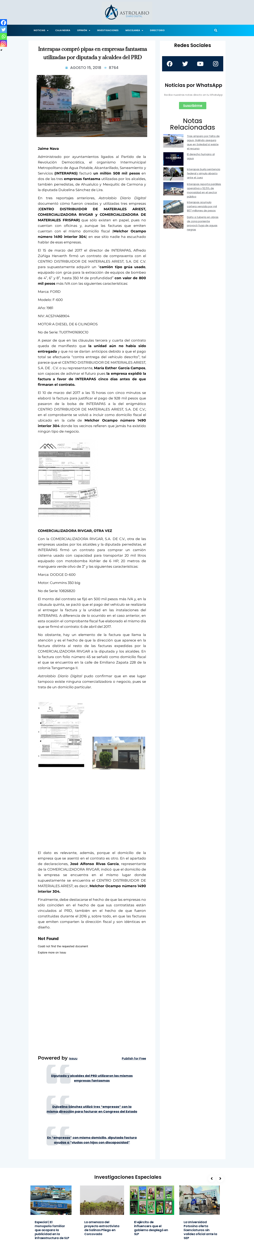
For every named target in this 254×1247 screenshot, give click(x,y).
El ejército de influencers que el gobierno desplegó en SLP (151, 1228)
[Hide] (1, 50)
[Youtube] (200, 63)
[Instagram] (3, 43)
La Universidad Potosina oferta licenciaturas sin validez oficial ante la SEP (200, 1230)
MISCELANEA (132, 30)
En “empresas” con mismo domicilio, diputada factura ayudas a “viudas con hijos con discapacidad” (92, 1140)
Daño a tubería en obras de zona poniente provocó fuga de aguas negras (202, 223)
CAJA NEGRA (62, 30)
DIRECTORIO (157, 30)
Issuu (73, 1058)
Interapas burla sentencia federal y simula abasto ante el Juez (203, 173)
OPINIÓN (82, 30)
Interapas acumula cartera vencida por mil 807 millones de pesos (202, 206)
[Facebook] (3, 22)
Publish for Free (134, 1058)
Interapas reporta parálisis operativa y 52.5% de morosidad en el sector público (204, 190)
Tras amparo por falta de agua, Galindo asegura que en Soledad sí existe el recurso (203, 142)
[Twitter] (3, 29)
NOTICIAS (39, 30)
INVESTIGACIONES (108, 30)
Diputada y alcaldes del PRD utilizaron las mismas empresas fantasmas (92, 1078)
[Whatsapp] (3, 36)
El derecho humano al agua (201, 156)
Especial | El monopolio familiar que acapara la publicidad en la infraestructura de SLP (52, 1230)
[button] (215, 30)
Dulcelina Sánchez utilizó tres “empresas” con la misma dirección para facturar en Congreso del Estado (92, 1109)
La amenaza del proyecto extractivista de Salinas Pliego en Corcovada (101, 1228)
